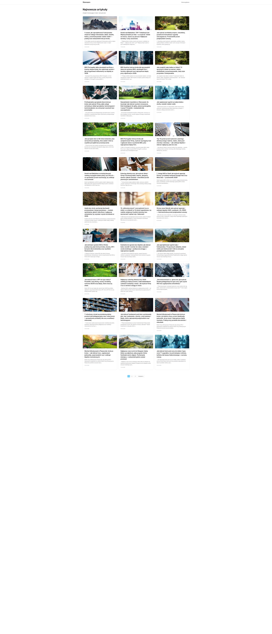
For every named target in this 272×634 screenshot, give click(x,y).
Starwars (86, 2)
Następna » (141, 376)
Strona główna (185, 2)
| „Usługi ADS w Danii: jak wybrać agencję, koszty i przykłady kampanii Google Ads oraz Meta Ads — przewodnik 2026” (172, 175)
